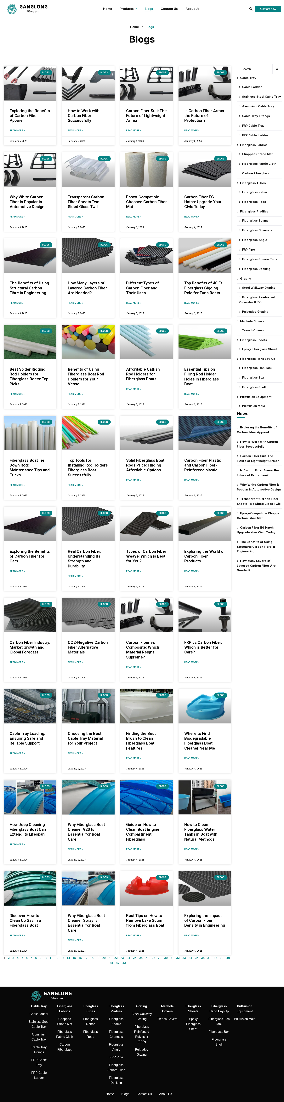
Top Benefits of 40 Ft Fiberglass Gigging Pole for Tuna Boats (203, 288)
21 (109, 958)
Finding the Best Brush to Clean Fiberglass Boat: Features (141, 741)
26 (141, 958)
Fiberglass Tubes (253, 183)
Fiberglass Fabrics (254, 145)
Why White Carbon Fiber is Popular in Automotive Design (27, 202)
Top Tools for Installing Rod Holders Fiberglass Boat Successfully (88, 467)
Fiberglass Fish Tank (257, 368)
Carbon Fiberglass (255, 173)
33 (184, 958)
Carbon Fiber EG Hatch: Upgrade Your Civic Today (203, 202)
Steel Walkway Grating (258, 287)
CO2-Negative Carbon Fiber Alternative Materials (88, 647)
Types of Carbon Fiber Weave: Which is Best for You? (146, 556)
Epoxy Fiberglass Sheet (259, 349)
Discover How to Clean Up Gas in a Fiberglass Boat (25, 920)
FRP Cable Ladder (255, 135)
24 (128, 958)
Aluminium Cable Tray (258, 106)
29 (160, 958)
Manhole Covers (252, 321)
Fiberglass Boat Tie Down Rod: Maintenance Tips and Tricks (30, 467)
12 (56, 958)
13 (62, 958)
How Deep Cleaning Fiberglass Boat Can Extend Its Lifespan (28, 829)
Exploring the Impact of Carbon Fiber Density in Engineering (204, 920)
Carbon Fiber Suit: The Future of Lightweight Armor (146, 115)
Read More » (17, 130)
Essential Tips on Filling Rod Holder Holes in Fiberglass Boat (201, 376)
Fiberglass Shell (254, 387)
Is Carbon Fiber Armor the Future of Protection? (204, 115)
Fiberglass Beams (255, 220)
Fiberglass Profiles (254, 211)
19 (97, 958)
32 (178, 958)
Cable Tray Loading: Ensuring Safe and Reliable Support (27, 738)
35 (196, 958)
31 (171, 958)
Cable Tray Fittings (256, 116)
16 (80, 958)
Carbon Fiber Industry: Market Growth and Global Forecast (30, 647)
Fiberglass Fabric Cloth (259, 163)
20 (104, 958)
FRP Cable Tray (253, 125)
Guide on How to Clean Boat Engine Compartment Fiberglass (142, 832)
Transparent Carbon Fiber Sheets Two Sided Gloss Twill (86, 202)
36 (203, 958)
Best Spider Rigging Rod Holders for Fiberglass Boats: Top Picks (29, 376)
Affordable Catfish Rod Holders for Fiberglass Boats (143, 374)
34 (190, 958)
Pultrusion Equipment (255, 397)
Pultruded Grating (255, 311)
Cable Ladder (252, 87)
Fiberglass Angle (254, 240)
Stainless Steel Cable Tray (261, 96)
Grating (245, 278)
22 (116, 958)
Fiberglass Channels (257, 230)
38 (215, 958)
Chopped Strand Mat (257, 154)
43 (124, 963)
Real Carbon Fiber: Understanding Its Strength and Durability (84, 558)
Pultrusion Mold (253, 406)
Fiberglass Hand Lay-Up (257, 359)
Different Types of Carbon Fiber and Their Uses (142, 288)
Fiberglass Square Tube (259, 259)
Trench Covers (253, 330)
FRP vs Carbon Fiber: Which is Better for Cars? (203, 647)
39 (222, 958)
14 (68, 958)
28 (153, 958)
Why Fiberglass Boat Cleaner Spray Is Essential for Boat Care (86, 923)
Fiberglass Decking (256, 269)
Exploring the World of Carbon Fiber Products (204, 556)
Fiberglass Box (253, 377)
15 (74, 958)
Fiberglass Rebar (254, 192)
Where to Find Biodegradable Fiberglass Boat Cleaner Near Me (199, 741)
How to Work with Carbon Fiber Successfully (83, 115)
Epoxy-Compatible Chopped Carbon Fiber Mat (146, 202)
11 (51, 958)
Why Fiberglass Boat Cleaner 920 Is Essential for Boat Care (86, 832)
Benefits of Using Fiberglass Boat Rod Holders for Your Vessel (86, 376)
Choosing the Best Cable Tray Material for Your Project (85, 738)
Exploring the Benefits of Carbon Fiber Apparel (30, 115)
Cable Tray (248, 78)
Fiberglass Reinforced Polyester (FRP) (257, 299)
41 (111, 963)
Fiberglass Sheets (253, 340)
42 (118, 963)
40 (228, 958)
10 (45, 958)
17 (86, 958)
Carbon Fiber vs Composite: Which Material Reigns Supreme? (142, 649)
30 (166, 958)
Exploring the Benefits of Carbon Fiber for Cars (30, 556)
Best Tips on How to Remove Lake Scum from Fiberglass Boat (145, 920)
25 (134, 958)
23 (122, 958)
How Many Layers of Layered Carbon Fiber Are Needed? (87, 288)
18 (92, 958)
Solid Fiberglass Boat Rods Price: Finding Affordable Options (145, 465)
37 (209, 958)
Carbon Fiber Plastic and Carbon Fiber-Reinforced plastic (202, 465)
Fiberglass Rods (254, 202)
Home (134, 27)
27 (147, 958)
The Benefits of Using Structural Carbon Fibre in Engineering (29, 288)
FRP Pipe (248, 249)
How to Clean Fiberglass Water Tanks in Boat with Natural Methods (200, 832)
